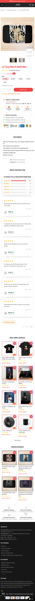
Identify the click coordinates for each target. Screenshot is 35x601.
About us (3, 546)
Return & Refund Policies (7, 567)
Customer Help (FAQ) (6, 572)
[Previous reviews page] (23, 326)
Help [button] (32, 599)
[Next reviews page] (31, 326)
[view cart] (33, 5)
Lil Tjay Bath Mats (24, 10)
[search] (30, 5)
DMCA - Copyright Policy (7, 553)
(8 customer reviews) (14, 70)
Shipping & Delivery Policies (8, 562)
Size (3, 76)
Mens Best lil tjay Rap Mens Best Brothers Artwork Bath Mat (25, 494)
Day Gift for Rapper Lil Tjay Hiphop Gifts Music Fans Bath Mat (25, 468)
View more (17, 440)
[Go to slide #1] (13, 60)
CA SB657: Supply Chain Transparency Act (11, 555)
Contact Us (4, 569)
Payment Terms (5, 565)
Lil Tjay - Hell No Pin (7, 430)
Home (2, 10)
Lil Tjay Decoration (11, 10)
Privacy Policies (5, 550)
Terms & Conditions (6, 548)
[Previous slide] (3, 34)
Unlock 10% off (3, 594)
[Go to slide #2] (22, 60)
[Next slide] (32, 34)
